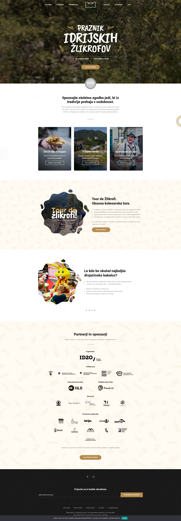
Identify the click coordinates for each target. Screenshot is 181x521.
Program (48, 4)
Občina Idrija (78, 508)
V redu (124, 518)
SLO (129, 4)
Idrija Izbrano (90, 508)
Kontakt (101, 508)
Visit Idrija (66, 508)
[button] (90, 67)
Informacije (73, 4)
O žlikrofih (118, 4)
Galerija (106, 4)
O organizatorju (113, 508)
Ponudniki (60, 4)
